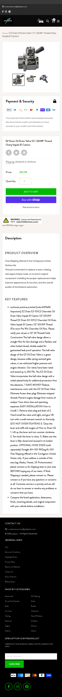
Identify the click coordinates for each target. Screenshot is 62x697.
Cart (6, 547)
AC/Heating (35, 596)
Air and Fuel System (12, 601)
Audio (33, 601)
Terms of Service (10, 576)
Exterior (8, 630)
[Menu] (57, 20)
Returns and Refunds (12, 567)
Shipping (10, 161)
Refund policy (10, 581)
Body (7, 606)
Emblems (34, 621)
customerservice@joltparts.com (16, 6)
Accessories (9, 596)
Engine (7, 626)
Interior (33, 630)
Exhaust (34, 626)
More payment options (31, 206)
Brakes (33, 606)
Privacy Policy (10, 562)
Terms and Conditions (12, 552)
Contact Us (9, 571)
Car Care (8, 611)
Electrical (8, 621)
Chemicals (35, 611)
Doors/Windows (36, 616)
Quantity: (11, 181)
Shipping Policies (11, 557)
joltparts (15, 533)
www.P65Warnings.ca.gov (13, 225)
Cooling (7, 616)
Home (5, 33)
